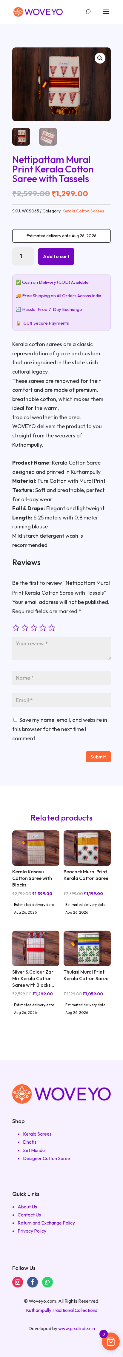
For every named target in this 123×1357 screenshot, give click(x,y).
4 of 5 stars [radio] (42, 627)
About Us (27, 1207)
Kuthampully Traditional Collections (61, 1310)
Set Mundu (34, 1150)
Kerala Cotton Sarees (83, 211)
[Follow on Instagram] (17, 1282)
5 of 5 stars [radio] (51, 627)
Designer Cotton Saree (46, 1158)
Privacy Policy (32, 1231)
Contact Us (29, 1215)
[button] (100, 58)
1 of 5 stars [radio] (15, 627)
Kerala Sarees (37, 1134)
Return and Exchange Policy (46, 1223)
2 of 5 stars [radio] (24, 627)
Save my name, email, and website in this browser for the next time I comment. (59, 728)
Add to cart (56, 256)
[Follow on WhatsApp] (47, 1282)
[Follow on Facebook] (32, 1282)
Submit (98, 757)
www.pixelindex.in (76, 1328)
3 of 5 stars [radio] (33, 627)
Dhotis (29, 1142)
